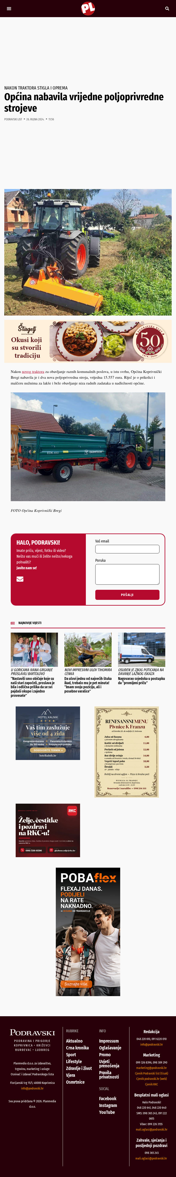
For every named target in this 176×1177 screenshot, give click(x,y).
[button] (8, 8)
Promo (105, 1055)
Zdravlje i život (79, 1068)
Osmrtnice (75, 1082)
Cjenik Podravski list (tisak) (151, 1073)
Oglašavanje (110, 1048)
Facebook (107, 1098)
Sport (71, 1055)
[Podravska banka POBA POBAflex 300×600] (88, 994)
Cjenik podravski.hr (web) (151, 1079)
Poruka (100, 561)
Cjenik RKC (151, 1084)
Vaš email (102, 541)
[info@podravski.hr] (20, 579)
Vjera (70, 1075)
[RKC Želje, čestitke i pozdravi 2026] (48, 855)
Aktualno (74, 1041)
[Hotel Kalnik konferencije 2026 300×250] (48, 758)
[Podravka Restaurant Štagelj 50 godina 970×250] (88, 361)
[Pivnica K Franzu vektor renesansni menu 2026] (126, 796)
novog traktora (33, 371)
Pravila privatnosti (109, 1075)
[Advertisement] (88, 51)
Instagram (108, 1105)
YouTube (107, 1112)
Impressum (109, 1041)
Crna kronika (77, 1048)
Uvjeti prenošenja (109, 1064)
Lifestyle (74, 1061)
